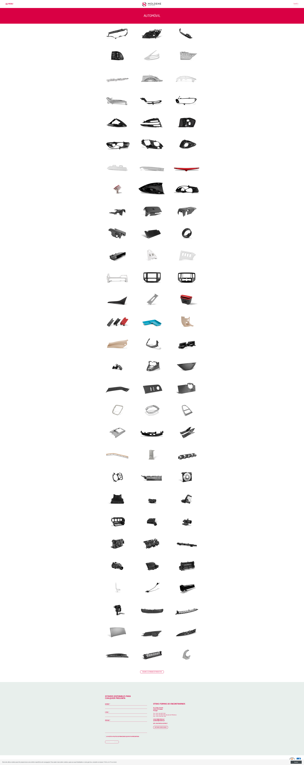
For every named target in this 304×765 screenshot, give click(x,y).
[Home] (152, 4)
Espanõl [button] (296, 3)
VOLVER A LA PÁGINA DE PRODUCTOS (152, 671)
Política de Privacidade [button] (110, 762)
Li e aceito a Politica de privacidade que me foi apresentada (122, 736)
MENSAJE (107, 720)
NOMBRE (107, 704)
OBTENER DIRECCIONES (161, 727)
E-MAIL (107, 712)
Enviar (112, 742)
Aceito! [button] (296, 762)
